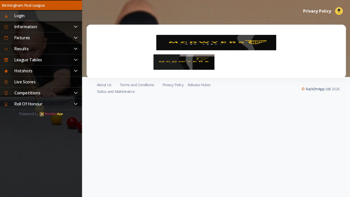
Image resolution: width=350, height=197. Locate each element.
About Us (104, 84)
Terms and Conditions (137, 84)
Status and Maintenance (116, 91)
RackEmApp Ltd (318, 88)
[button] (41, 27)
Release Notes (199, 84)
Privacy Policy (172, 84)
